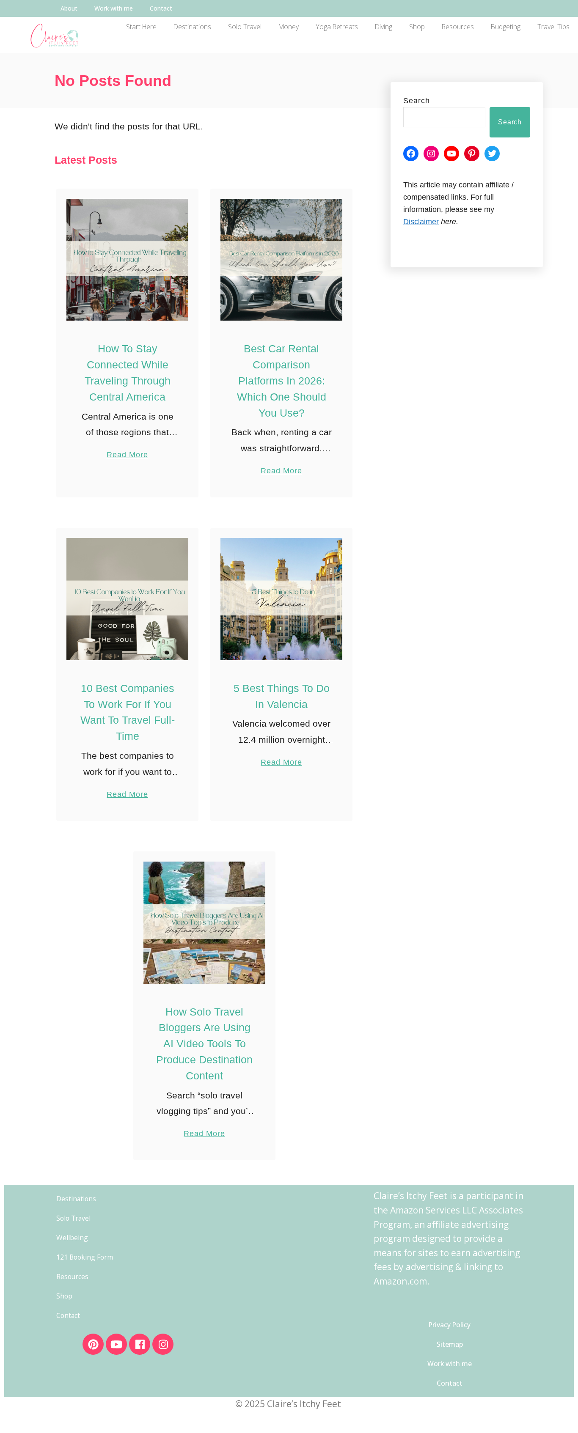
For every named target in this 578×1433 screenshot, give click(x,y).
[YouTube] (451, 153)
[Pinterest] (471, 153)
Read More (127, 449)
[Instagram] (431, 153)
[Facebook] (410, 153)
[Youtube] (116, 1344)
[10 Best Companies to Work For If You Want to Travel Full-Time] (127, 599)
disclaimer (421, 221)
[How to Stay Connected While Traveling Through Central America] (127, 260)
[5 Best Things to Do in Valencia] (281, 599)
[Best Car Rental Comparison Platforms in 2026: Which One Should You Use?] (281, 260)
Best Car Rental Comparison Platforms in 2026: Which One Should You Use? (281, 380)
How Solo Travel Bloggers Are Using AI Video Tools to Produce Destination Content (204, 1044)
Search (416, 100)
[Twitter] (492, 153)
